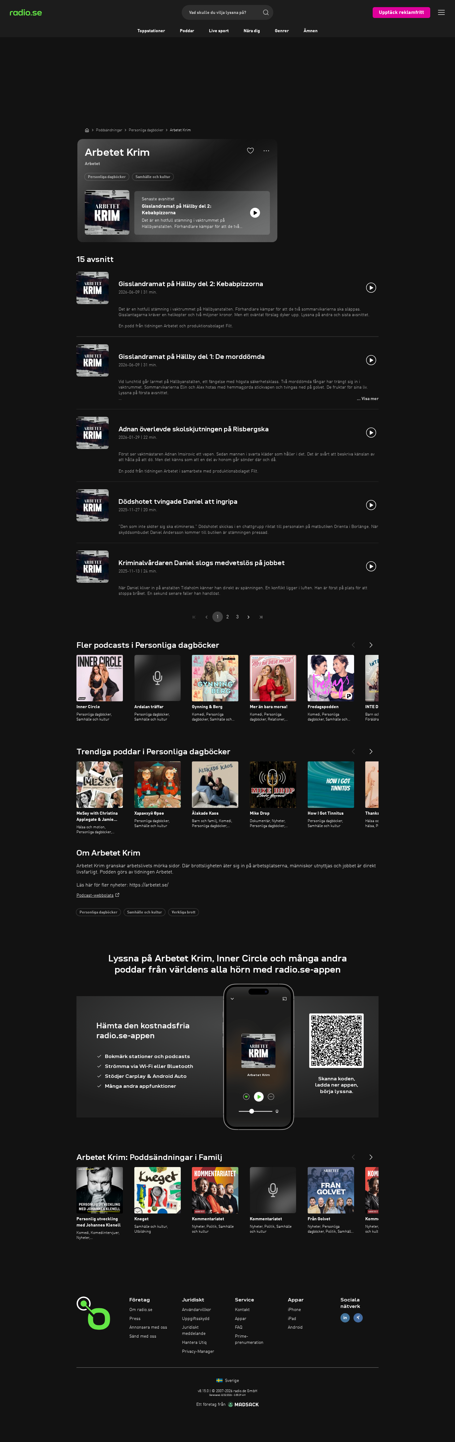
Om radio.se (140, 1310)
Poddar (187, 31)
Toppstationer (151, 31)
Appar (240, 1319)
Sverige (231, 1381)
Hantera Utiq (194, 1342)
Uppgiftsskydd (196, 1319)
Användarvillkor (196, 1310)
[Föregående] (353, 642)
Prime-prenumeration (249, 1339)
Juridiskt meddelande (194, 1330)
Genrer (282, 31)
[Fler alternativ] (266, 151)
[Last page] (261, 617)
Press (135, 1319)
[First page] (194, 617)
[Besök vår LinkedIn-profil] (345, 1317)
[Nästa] (371, 642)
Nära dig (252, 31)
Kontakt (242, 1310)
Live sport (219, 31)
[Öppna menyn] (441, 12)
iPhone (294, 1310)
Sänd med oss (142, 1336)
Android (295, 1327)
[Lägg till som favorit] (250, 150)
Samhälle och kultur (153, 177)
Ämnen (311, 31)
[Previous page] (206, 617)
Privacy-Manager (198, 1351)
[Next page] (249, 617)
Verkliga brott (183, 912)
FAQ (238, 1327)
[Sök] (266, 12)
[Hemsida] (86, 130)
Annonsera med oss (148, 1327)
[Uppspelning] (255, 213)
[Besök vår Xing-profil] (358, 1317)
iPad (292, 1319)
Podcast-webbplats (95, 895)
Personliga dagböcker (107, 177)
